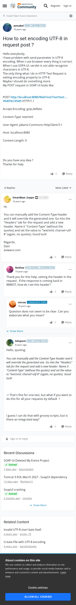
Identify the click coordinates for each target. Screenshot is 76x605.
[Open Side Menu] (5, 5)
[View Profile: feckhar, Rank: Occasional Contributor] (9, 269)
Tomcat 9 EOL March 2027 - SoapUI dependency (35, 477)
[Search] (46, 6)
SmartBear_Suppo (23, 197)
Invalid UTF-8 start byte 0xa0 (22, 530)
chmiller (27, 498)
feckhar (19, 267)
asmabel (18, 25)
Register (55, 5)
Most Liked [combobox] (63, 188)
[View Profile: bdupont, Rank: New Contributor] (9, 342)
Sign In (67, 5)
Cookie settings (38, 587)
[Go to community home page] (23, 6)
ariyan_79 (25, 534)
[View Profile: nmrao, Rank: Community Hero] (12, 304)
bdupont (20, 341)
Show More (16, 331)
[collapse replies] (38, 194)
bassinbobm (26, 469)
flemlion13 (26, 481)
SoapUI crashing (14, 490)
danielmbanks (28, 546)
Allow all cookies (38, 596)
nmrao (22, 302)
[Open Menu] (70, 15)
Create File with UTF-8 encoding (24, 542)
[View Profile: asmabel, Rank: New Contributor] (7, 27)
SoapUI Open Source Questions (21, 15)
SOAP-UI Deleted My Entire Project (26, 460)
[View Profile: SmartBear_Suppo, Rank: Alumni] (7, 199)
